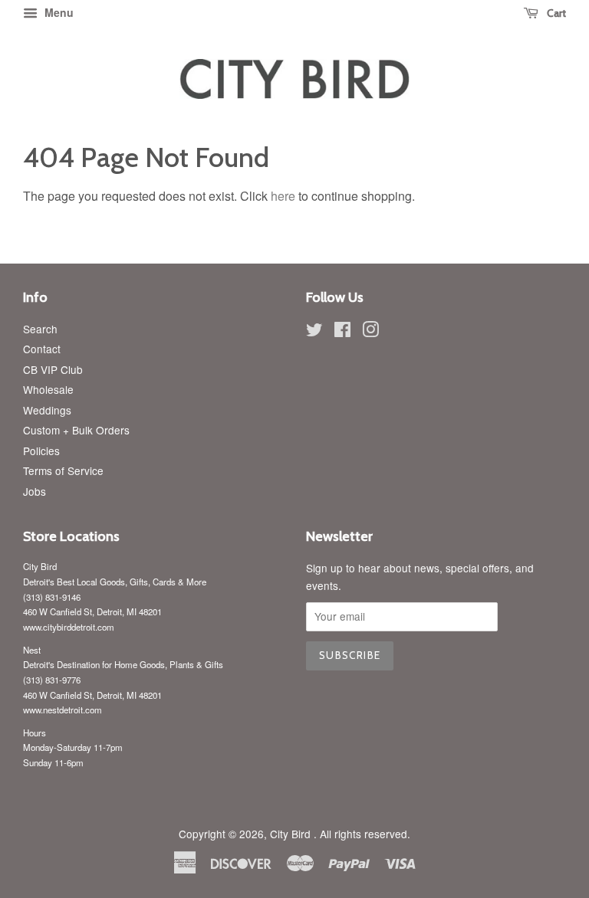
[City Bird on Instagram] (370, 331)
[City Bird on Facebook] (342, 331)
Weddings (47, 410)
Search (40, 328)
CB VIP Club (53, 369)
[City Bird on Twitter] (314, 331)
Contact (42, 348)
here (283, 196)
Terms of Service (63, 470)
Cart (555, 13)
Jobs (34, 491)
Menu (57, 12)
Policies (41, 450)
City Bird (292, 833)
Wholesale (48, 389)
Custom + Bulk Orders (76, 430)
